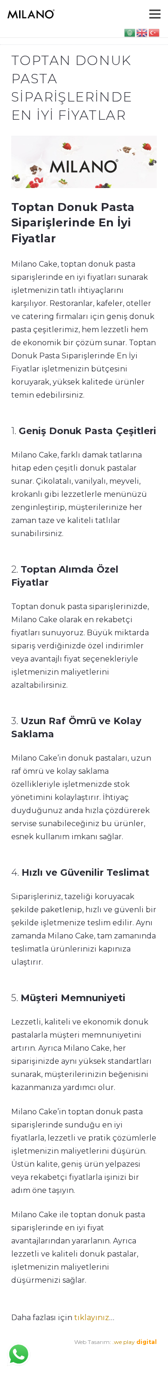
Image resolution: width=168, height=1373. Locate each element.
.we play (134, 1341)
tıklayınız (91, 1317)
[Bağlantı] (31, 14)
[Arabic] (130, 32)
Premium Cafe (31, 1354)
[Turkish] (154, 32)
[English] (142, 32)
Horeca (121, 1354)
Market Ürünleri (84, 1354)
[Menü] (155, 14)
